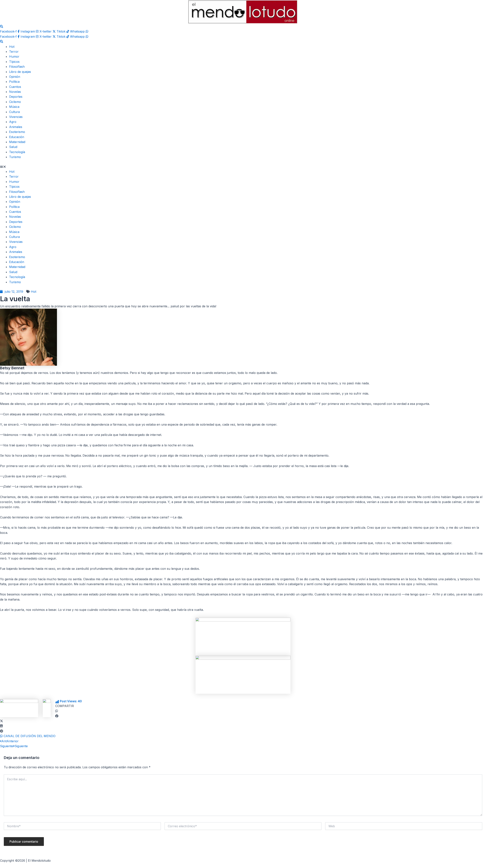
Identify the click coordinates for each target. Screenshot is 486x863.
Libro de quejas (20, 72)
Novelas (15, 92)
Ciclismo (15, 102)
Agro (12, 122)
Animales (15, 127)
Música (14, 107)
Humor (14, 56)
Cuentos (15, 87)
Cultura (14, 112)
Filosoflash (17, 66)
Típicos (14, 62)
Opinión (14, 77)
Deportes (15, 97)
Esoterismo (17, 132)
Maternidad (17, 142)
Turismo (15, 157)
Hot (11, 46)
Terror (14, 51)
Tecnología (17, 152)
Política (14, 81)
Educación (16, 137)
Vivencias (16, 117)
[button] (243, 166)
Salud (13, 147)
